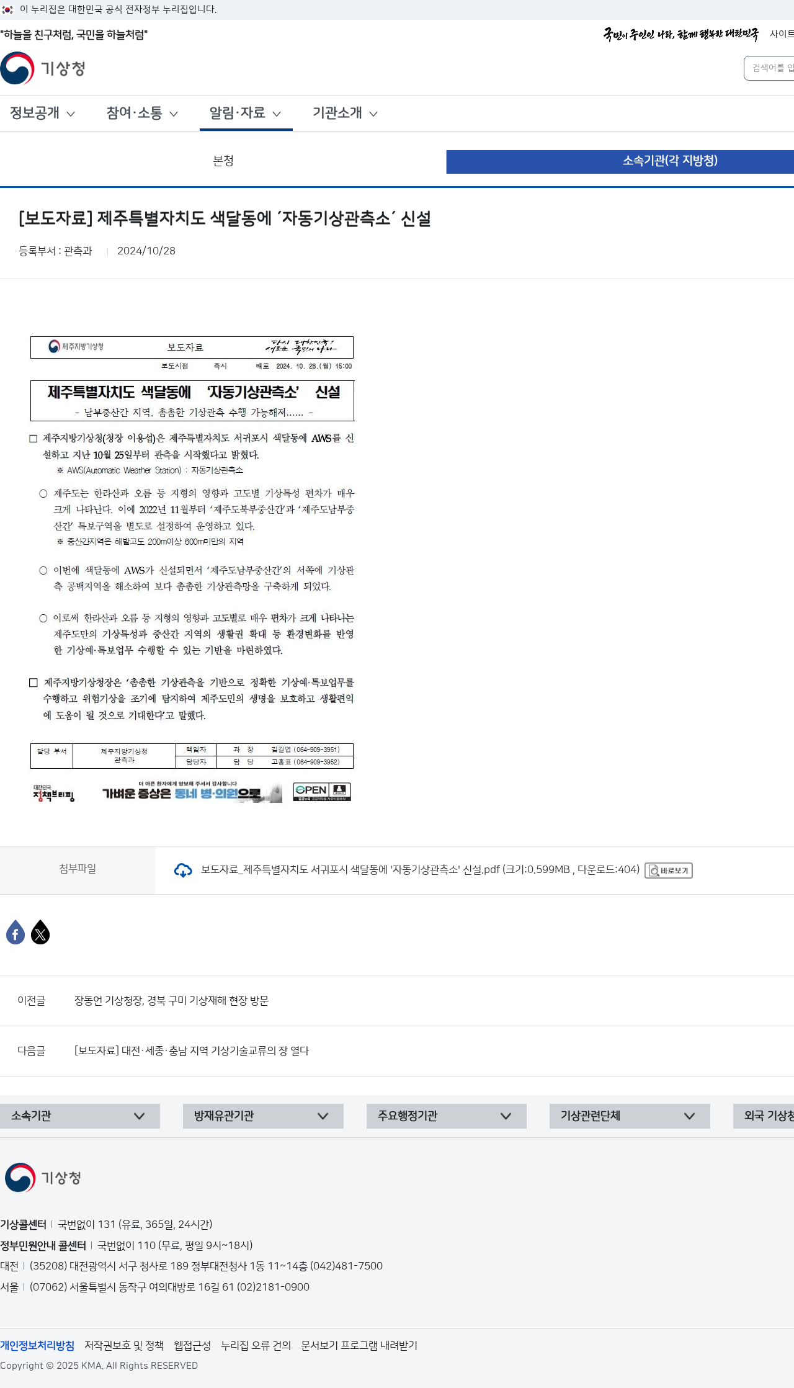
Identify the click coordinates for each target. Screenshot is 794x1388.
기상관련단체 (590, 1116)
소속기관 (31, 1116)
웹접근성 (192, 1345)
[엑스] (40, 932)
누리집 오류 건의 (256, 1345)
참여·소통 (135, 113)
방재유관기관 (224, 1116)
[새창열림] (669, 869)
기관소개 (337, 113)
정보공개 (35, 113)
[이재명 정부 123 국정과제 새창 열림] (681, 34)
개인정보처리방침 (37, 1345)
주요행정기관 (407, 1116)
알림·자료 (237, 113)
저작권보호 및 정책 (124, 1345)
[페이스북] (15, 932)
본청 (223, 161)
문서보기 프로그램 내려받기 (359, 1345)
